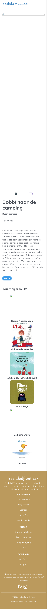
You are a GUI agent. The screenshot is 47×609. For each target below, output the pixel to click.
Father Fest (23, 515)
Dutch (7, 278)
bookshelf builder (15, 4)
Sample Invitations (23, 532)
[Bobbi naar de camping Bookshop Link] (31, 194)
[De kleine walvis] (22, 420)
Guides (23, 547)
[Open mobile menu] (42, 4)
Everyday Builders (23, 520)
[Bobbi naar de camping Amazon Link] (16, 194)
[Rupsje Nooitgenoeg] (22, 306)
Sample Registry (23, 542)
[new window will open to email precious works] (20, 587)
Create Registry (23, 499)
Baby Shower (23, 504)
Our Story (23, 559)
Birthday (23, 510)
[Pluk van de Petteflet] (22, 335)
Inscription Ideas (23, 537)
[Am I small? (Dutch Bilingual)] (22, 363)
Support (23, 564)
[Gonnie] (22, 449)
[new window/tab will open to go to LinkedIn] (25, 587)
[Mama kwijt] (22, 392)
